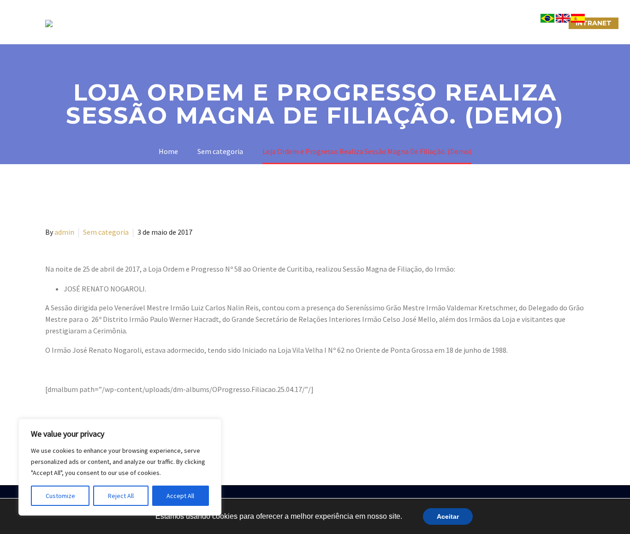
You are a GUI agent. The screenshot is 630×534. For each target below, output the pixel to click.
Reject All (121, 496)
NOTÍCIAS (369, 23)
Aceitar (448, 516)
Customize (60, 496)
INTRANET (594, 23)
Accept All (180, 496)
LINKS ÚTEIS (478, 23)
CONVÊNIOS (538, 23)
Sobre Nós (175, 23)
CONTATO (421, 23)
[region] (119, 467)
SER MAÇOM (234, 23)
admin (64, 232)
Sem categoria (106, 232)
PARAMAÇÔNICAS (304, 23)
